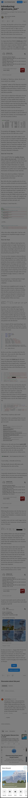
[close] (25, 768)
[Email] (15, 791)
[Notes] (20, 791)
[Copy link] (4, 791)
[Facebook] (10, 791)
